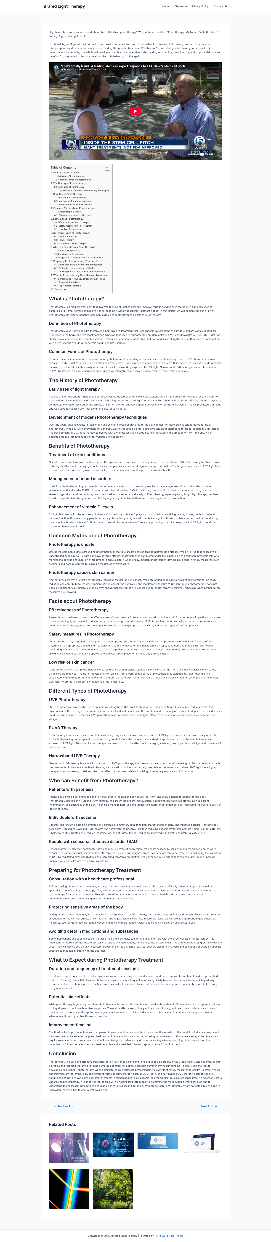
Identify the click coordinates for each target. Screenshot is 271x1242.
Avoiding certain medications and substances (82, 271)
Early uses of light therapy (71, 187)
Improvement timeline (70, 285)
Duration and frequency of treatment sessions (81, 279)
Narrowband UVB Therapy (72, 243)
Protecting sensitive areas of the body (78, 268)
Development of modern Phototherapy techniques (83, 190)
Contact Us (220, 6)
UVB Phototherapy (67, 236)
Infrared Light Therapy (63, 6)
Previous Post (64, 1106)
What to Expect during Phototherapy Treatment (80, 275)
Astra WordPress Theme (169, 1235)
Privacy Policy (200, 6)
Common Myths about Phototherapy (74, 208)
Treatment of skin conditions (72, 197)
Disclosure (180, 6)
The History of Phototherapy (69, 183)
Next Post (209, 1106)
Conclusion (60, 289)
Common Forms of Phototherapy (74, 179)
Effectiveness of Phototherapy (73, 222)
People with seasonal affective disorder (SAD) (81, 257)
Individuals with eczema (70, 254)
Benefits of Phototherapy (67, 194)
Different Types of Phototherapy (71, 232)
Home (165, 6)
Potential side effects (69, 282)
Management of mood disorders (75, 201)
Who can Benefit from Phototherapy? (74, 247)
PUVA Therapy (66, 240)
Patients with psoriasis (69, 250)
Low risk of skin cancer (70, 229)
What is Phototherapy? (66, 172)
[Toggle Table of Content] (105, 168)
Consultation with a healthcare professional (80, 264)
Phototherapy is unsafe (70, 211)
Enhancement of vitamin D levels (75, 204)
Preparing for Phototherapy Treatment (75, 261)
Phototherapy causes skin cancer (76, 215)
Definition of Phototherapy (70, 176)
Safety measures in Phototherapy (75, 226)
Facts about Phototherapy (68, 218)
